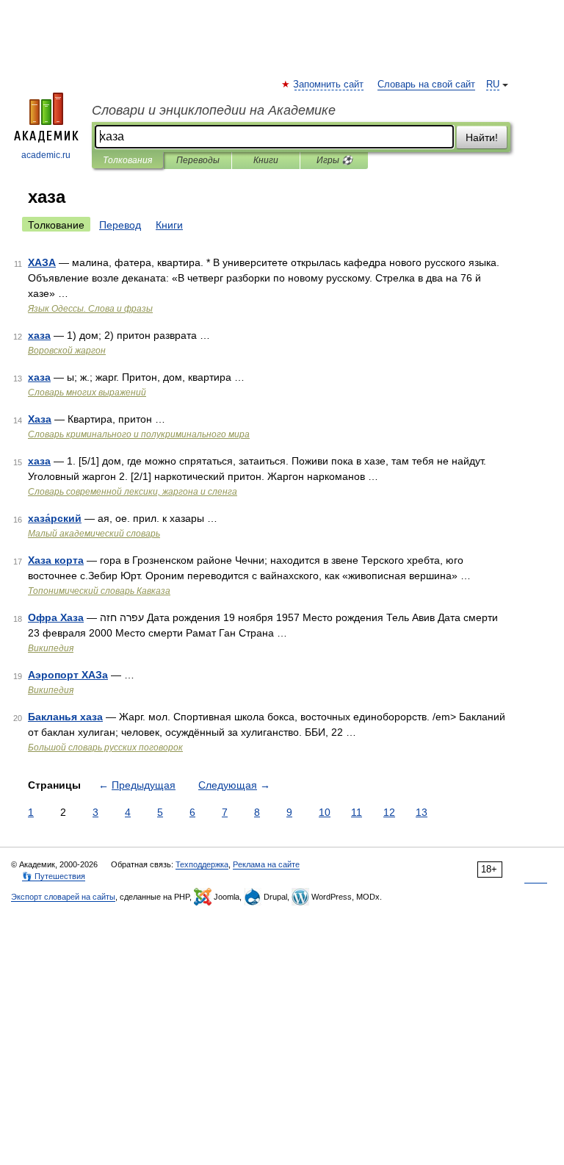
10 (324, 812)
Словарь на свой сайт (426, 84)
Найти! (482, 137)
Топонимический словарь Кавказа (99, 591)
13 (421, 812)
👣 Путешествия (53, 876)
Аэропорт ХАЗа (68, 675)
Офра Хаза (56, 617)
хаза (39, 335)
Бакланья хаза (65, 717)
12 (389, 812)
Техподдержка (202, 864)
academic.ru (45, 155)
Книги (265, 160)
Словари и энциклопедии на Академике (214, 110)
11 (356, 812)
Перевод (120, 225)
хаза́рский (55, 518)
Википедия (50, 648)
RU (492, 84)
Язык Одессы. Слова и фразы (90, 309)
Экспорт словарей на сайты (63, 896)
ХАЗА (42, 262)
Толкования (127, 160)
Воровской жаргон (67, 350)
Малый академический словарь (94, 533)
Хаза (39, 419)
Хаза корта (56, 560)
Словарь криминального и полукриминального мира (139, 434)
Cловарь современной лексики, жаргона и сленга (132, 492)
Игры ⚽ (334, 160)
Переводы (198, 160)
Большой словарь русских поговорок (105, 747)
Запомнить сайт (329, 84)
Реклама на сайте (266, 864)
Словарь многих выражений (87, 392)
